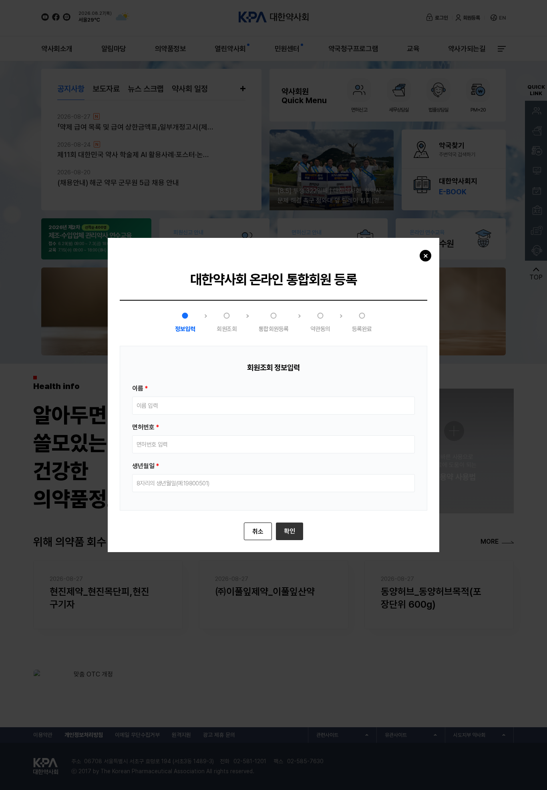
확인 (289, 531)
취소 (257, 531)
